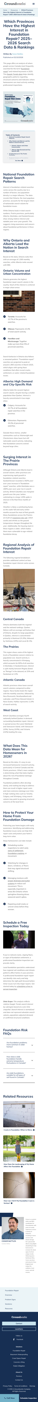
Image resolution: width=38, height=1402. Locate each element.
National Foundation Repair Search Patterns (19, 137)
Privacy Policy (7, 1386)
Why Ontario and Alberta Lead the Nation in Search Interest (19, 141)
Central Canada (16, 162)
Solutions (8, 1304)
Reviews (19, 1376)
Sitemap (32, 1386)
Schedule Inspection (28, 1398)
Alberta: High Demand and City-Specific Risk (21, 150)
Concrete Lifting (19, 1362)
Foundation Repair (12, 1290)
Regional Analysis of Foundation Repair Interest (18, 158)
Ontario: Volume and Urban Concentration (20, 146)
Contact (19, 1323)
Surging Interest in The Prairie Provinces (18, 154)
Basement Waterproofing (19, 1354)
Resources (14, 10)
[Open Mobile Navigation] (33, 4)
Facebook (20, 1339)
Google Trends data (14, 74)
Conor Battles (17, 54)
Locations (19, 1329)
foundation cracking (16, 853)
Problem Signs (10, 1300)
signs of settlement (15, 850)
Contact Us (19, 1380)
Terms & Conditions (20, 1386)
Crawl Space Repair (19, 1358)
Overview (8, 1295)
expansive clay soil (19, 518)
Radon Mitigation (19, 1366)
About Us (19, 1372)
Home (5, 10)
